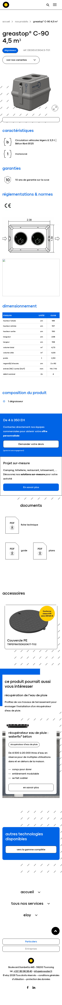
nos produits (21, 21)
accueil (6, 21)
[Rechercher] (47, 5)
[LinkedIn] (34, 987)
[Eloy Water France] (6, 4)
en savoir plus (31, 627)
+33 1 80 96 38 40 (23, 971)
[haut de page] (55, 931)
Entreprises (31, 948)
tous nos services (27, 903)
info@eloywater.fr (43, 971)
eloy (27, 915)
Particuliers (31, 941)
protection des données (38, 979)
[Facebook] (27, 987)
